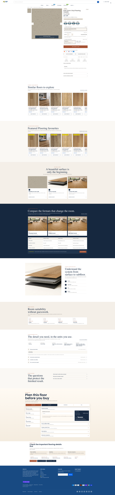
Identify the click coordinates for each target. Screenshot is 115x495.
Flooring (31, 7)
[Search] (98, 2)
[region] (57, 187)
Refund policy (31, 484)
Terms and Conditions (25, 484)
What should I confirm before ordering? (59, 374)
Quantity (65, 34)
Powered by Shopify (25, 486)
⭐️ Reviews (42, 476)
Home (28, 7)
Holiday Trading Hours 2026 (44, 477)
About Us (41, 472)
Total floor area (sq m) (46, 411)
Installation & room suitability (68, 73)
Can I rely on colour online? (57, 378)
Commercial (35, 491)
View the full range (83, 90)
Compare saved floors (83, 131)
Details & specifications (67, 63)
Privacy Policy (41, 484)
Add (87, 9)
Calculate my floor (84, 34)
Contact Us (42, 473)
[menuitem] (42, 5)
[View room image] (29, 11)
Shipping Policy (36, 484)
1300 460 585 (78, 470)
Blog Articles (24, 491)
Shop (41, 470)
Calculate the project (83, 339)
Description (65, 66)
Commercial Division (43, 474)
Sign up (70, 474)
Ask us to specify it (83, 251)
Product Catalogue (30, 491)
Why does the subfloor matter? (58, 376)
